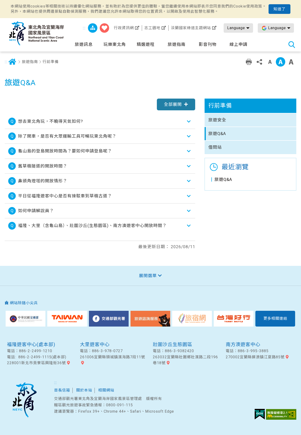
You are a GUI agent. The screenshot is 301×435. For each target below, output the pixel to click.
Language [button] (236, 28)
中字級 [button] (280, 62)
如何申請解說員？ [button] (36, 210)
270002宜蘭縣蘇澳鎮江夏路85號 (255, 357)
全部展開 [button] (173, 104)
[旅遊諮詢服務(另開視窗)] (150, 319)
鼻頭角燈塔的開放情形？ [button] (42, 180)
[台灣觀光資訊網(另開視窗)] (67, 319)
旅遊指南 (30, 62)
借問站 (215, 147)
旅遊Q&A (217, 133)
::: (84, 28)
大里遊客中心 (95, 344)
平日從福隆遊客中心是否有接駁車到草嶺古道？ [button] (65, 195)
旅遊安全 (217, 119)
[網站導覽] (92, 28)
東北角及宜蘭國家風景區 (24, 400)
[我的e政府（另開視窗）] (260, 414)
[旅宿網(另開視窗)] (192, 319)
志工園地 (152, 28)
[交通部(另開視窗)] (25, 319)
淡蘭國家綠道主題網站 (191, 28)
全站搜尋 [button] (291, 44)
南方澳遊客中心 (243, 344)
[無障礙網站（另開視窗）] (281, 414)
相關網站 (106, 390)
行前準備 (51, 62)
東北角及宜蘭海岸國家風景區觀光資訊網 (36, 33)
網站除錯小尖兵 (24, 303)
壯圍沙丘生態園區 (172, 344)
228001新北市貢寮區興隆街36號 (36, 363)
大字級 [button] (291, 62)
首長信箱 (62, 390)
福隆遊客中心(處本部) (31, 344)
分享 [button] (259, 62)
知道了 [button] (279, 9)
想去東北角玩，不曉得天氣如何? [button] (50, 121)
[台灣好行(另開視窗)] (233, 319)
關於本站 (84, 390)
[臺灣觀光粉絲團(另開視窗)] (109, 319)
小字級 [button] (270, 62)
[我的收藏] (104, 28)
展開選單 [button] (148, 275)
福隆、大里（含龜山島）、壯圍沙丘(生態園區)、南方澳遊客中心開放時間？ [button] (92, 225)
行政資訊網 (124, 28)
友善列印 (248, 62)
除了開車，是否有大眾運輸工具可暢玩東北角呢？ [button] (67, 136)
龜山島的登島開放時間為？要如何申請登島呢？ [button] (65, 150)
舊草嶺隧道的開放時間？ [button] (42, 166)
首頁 (12, 62)
